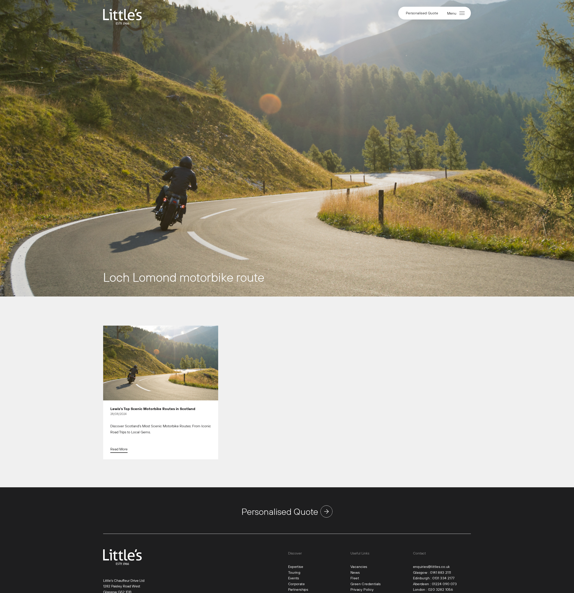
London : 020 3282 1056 (433, 589)
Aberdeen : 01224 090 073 (435, 584)
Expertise (295, 566)
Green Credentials (365, 584)
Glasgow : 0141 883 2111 (432, 572)
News (355, 572)
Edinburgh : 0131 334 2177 (434, 578)
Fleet (354, 578)
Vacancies (358, 566)
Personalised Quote (422, 13)
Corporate (296, 584)
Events (293, 578)
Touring (294, 572)
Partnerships (298, 589)
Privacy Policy (362, 589)
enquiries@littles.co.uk (431, 566)
